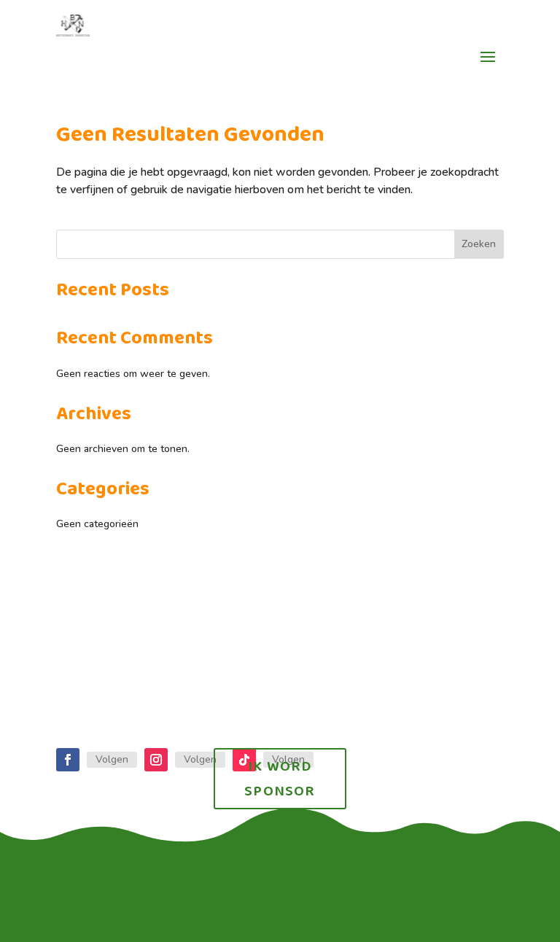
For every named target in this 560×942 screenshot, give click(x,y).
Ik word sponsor (279, 779)
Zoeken (479, 244)
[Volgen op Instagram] (156, 759)
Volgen (112, 759)
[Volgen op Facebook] (67, 759)
